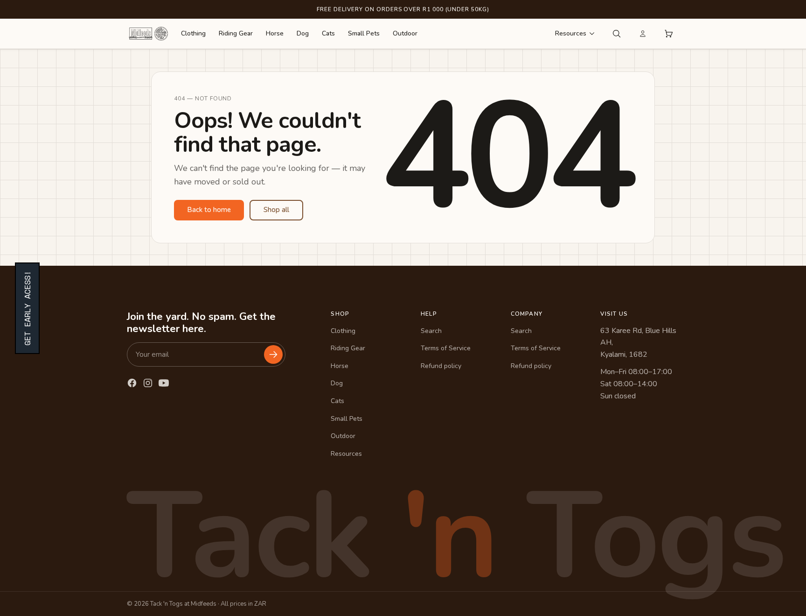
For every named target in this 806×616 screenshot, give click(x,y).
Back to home (209, 209)
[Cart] (669, 33)
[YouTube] (164, 383)
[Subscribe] (273, 354)
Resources (570, 33)
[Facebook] (132, 383)
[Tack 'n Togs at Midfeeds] (148, 33)
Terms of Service (446, 348)
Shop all (276, 209)
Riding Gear (236, 33)
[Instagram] (148, 383)
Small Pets (364, 33)
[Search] (616, 33)
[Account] (642, 33)
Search (431, 330)
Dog (303, 33)
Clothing (193, 33)
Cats (328, 33)
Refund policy (441, 365)
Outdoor (405, 33)
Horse (275, 33)
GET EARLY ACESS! (27, 308)
